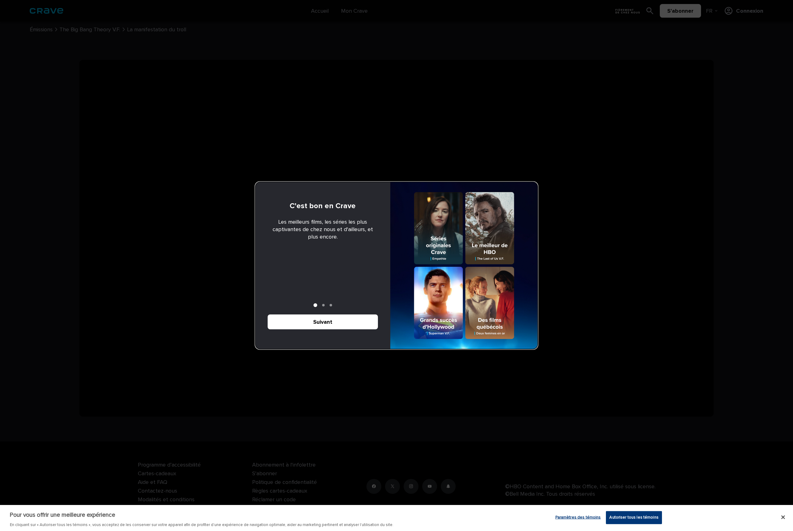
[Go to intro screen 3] (331, 305)
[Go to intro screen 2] (323, 305)
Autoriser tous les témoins (633, 517)
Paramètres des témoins (578, 517)
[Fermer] (783, 517)
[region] (396, 518)
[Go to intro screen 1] (315, 305)
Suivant (322, 321)
